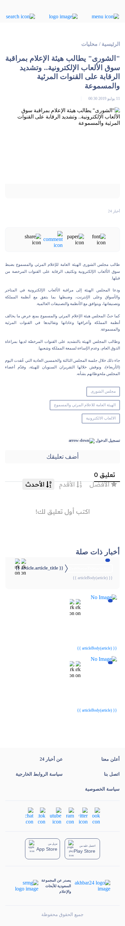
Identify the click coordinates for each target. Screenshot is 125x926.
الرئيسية (111, 44)
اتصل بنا (112, 774)
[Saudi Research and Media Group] (27, 886)
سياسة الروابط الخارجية (39, 774)
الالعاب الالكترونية (101, 418)
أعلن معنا (110, 759)
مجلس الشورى (103, 391)
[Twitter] (83, 815)
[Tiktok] (41, 815)
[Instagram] (70, 815)
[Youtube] (55, 815)
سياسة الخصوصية (102, 789)
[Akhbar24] (90, 886)
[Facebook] (96, 815)
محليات (89, 44)
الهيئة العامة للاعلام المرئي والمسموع (84, 405)
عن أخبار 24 (51, 759)
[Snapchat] (29, 815)
